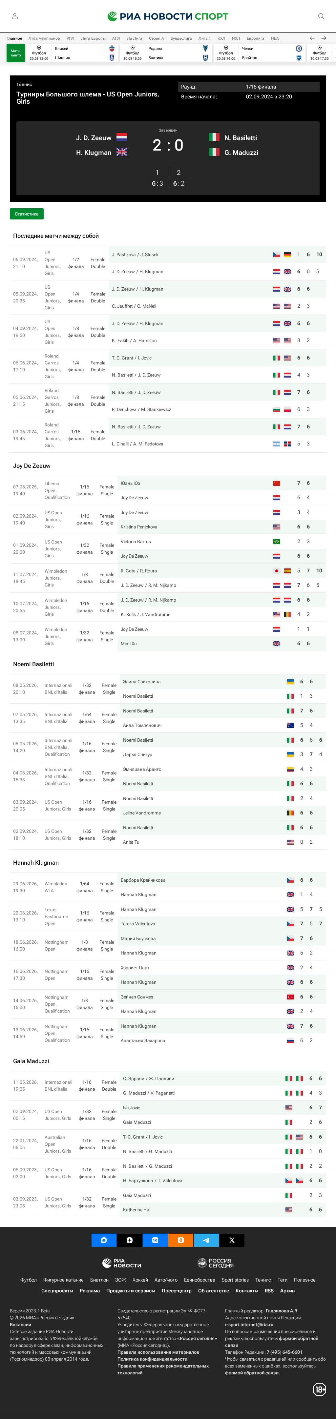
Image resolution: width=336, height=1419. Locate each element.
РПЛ (70, 38)
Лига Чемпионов (44, 38)
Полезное (305, 1280)
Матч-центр (16, 53)
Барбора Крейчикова (143, 880)
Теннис (24, 84)
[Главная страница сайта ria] (146, 16)
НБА (275, 38)
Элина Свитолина (142, 681)
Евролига (255, 38)
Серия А (156, 38)
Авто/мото (166, 1280)
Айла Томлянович (142, 725)
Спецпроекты (57, 1291)
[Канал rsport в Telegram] (206, 1240)
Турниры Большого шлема (58, 94)
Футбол (28, 1280)
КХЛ (221, 38)
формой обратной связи (252, 1372)
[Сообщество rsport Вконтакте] (155, 1240)
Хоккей (140, 1280)
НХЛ (236, 38)
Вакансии (20, 1324)
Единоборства (199, 1280)
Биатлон (99, 1280)
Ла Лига (134, 38)
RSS (269, 1291)
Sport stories (235, 1280)
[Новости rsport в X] (232, 1240)
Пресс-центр (177, 1291)
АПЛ (116, 38)
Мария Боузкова (138, 938)
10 (319, 254)
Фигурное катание (63, 1280)
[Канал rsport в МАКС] (104, 1240)
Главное (14, 38)
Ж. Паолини (161, 1078)
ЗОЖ (120, 1280)
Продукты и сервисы (130, 1291)
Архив (287, 1291)
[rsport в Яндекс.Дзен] (129, 1240)
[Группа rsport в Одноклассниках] (180, 1240)
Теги (282, 1280)
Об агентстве (213, 1291)
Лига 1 (205, 38)
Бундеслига (181, 38)
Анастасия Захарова (143, 1040)
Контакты (247, 1291)
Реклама (90, 1291)
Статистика (27, 213)
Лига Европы (93, 38)
